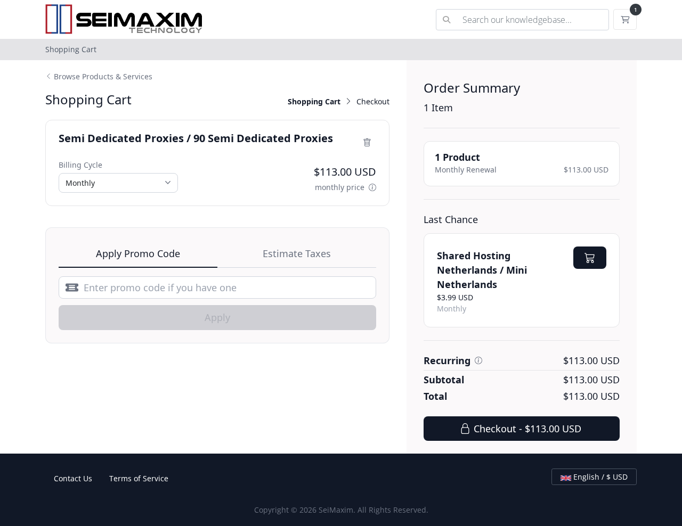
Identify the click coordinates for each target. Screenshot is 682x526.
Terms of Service (138, 478)
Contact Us (73, 478)
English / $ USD (599, 477)
